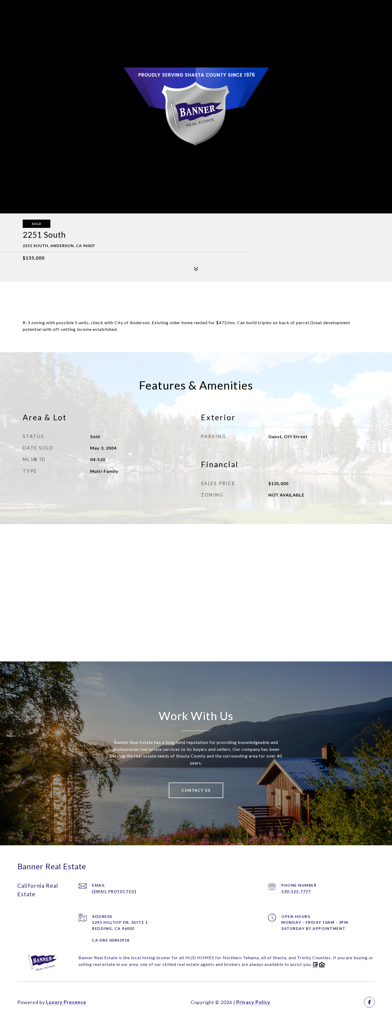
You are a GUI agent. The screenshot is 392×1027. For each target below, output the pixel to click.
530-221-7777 (296, 891)
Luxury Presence (66, 1002)
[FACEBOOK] (369, 1002)
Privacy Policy (253, 1002)
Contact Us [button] (196, 790)
